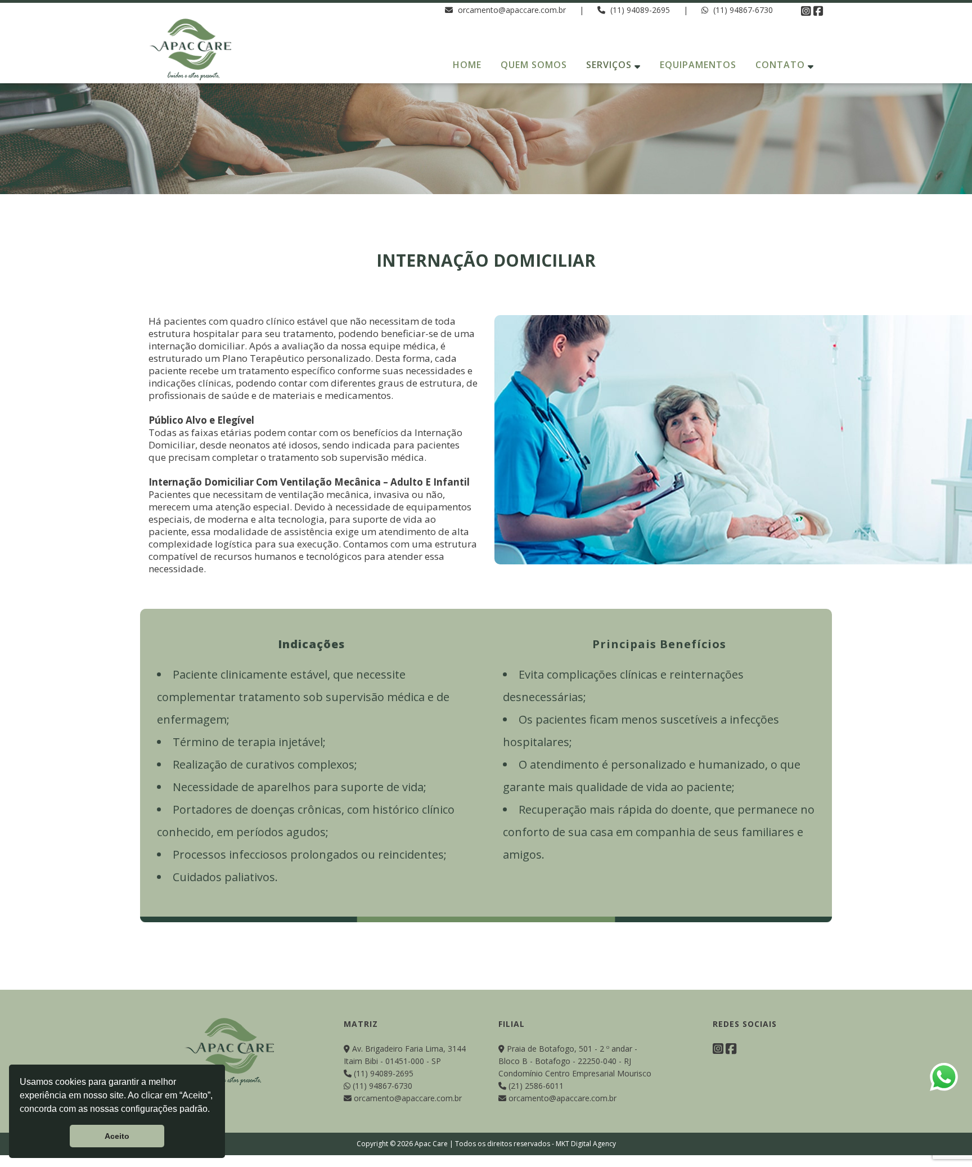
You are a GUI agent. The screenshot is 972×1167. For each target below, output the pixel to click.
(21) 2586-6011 (535, 1085)
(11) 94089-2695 (640, 10)
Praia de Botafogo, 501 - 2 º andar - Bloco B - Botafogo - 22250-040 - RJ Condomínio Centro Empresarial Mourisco (574, 1061)
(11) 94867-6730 (742, 10)
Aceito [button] (117, 1136)
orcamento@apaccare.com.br (511, 10)
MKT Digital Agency (586, 1143)
